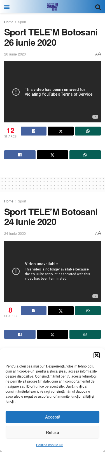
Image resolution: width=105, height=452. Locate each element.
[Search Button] (98, 6)
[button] (96, 355)
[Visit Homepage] (52, 6)
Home (8, 21)
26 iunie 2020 (15, 54)
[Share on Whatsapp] (88, 131)
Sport (22, 21)
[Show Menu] (7, 6)
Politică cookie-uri (49, 444)
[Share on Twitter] (61, 131)
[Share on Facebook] (33, 131)
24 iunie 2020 (15, 233)
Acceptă (52, 417)
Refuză (52, 432)
